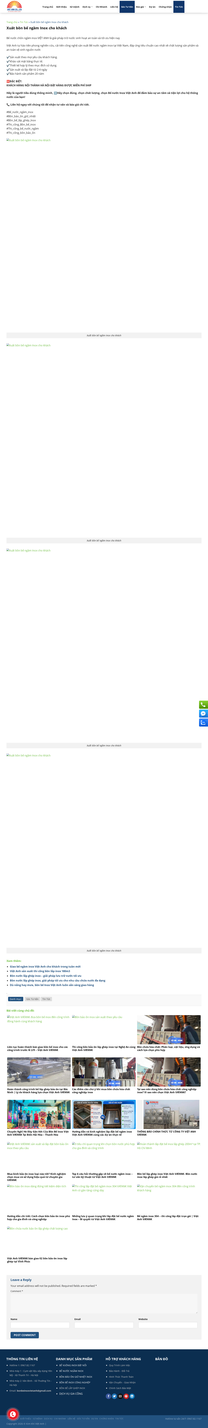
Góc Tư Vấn (127, 6)
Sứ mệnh (74, 6)
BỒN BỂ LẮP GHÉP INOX (72, 1388)
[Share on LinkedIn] (132, 1396)
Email (77, 1319)
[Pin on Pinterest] (126, 1396)
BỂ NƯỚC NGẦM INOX (71, 1370)
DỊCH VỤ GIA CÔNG (71, 1393)
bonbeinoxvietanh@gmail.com (34, 1390)
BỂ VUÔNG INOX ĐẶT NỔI (73, 1365)
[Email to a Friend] (120, 1396)
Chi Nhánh (101, 6)
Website (143, 1319)
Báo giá (140, 6)
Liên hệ (114, 6)
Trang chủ (47, 6)
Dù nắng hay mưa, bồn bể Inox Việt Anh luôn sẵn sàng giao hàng (52, 985)
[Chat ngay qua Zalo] (203, 723)
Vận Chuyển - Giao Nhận (122, 1382)
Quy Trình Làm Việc (119, 1365)
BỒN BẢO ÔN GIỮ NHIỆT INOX (75, 1376)
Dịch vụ (87, 6)
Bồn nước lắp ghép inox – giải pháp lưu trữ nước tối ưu (45, 976)
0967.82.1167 (28, 1365)
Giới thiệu (61, 6)
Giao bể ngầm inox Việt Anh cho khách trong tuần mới (45, 966)
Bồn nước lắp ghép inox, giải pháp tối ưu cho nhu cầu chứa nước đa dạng (57, 980)
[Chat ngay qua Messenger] (203, 714)
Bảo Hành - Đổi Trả (119, 1370)
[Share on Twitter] (114, 1396)
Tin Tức (179, 6)
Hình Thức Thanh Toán (121, 1376)
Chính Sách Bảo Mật (120, 1388)
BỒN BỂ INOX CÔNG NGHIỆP (74, 1382)
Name (14, 1319)
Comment (17, 1291)
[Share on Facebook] (108, 1396)
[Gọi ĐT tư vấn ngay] (203, 705)
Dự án (152, 6)
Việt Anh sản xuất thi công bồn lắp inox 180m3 (40, 971)
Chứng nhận (165, 6)
